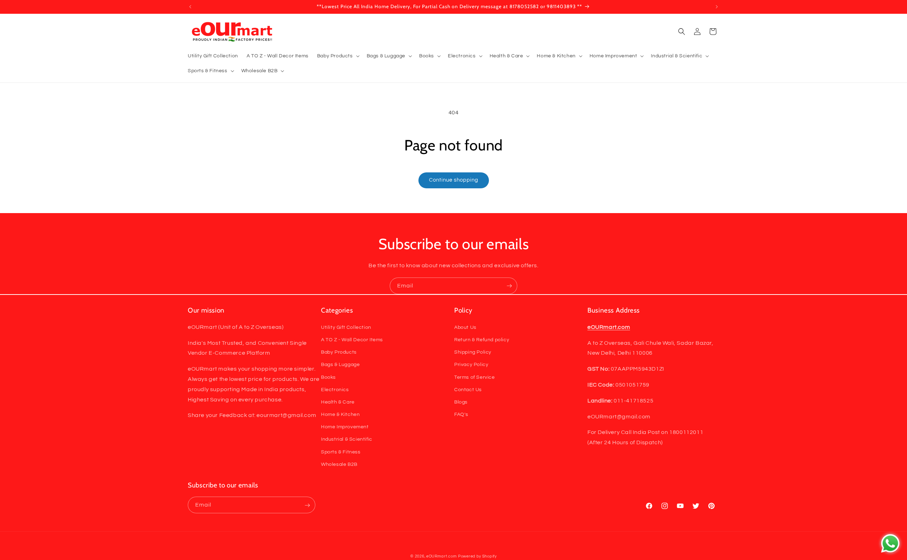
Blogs (461, 401)
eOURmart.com (441, 556)
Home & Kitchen (340, 414)
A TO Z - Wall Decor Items (352, 339)
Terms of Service (474, 377)
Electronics (335, 389)
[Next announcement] (717, 6)
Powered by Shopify (477, 556)
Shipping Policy (472, 351)
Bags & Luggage (340, 364)
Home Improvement (345, 426)
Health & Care (338, 401)
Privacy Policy (471, 364)
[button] (337, 55)
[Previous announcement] (190, 6)
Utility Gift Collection (346, 327)
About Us (465, 327)
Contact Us (468, 389)
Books (328, 377)
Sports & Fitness (341, 451)
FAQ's (461, 414)
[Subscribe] (509, 286)
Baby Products (339, 351)
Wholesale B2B (339, 464)
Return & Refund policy (481, 339)
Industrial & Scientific (346, 439)
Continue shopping (453, 180)
